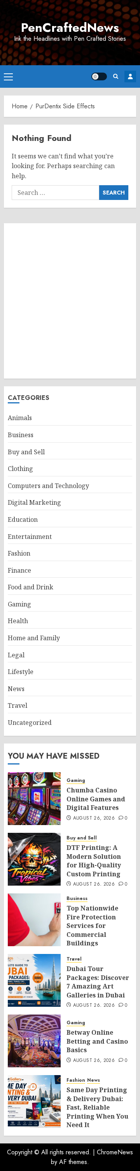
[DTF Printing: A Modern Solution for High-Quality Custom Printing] (34, 859)
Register (130, 76)
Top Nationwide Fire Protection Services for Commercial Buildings (92, 925)
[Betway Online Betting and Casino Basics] (34, 1041)
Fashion (19, 553)
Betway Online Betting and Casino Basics (97, 1041)
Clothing (20, 468)
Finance (19, 570)
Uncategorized (30, 722)
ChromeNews (115, 1152)
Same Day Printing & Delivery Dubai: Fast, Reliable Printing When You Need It (97, 1107)
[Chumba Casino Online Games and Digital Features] (34, 798)
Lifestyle (20, 671)
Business (20, 435)
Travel (17, 705)
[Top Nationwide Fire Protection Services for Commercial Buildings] (34, 919)
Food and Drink (30, 587)
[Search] (116, 76)
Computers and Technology (48, 485)
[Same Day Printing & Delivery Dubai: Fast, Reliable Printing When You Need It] (34, 1101)
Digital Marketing (34, 502)
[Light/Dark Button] (99, 76)
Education (23, 519)
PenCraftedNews (70, 27)
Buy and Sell (26, 452)
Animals (20, 417)
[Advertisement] (70, 301)
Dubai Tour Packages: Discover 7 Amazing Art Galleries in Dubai (97, 981)
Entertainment (30, 536)
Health (18, 621)
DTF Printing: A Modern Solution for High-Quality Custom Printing (93, 860)
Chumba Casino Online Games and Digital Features (95, 799)
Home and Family (34, 638)
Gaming (19, 604)
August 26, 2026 (94, 818)
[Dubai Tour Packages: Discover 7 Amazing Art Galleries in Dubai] (34, 980)
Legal (16, 655)
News (16, 689)
